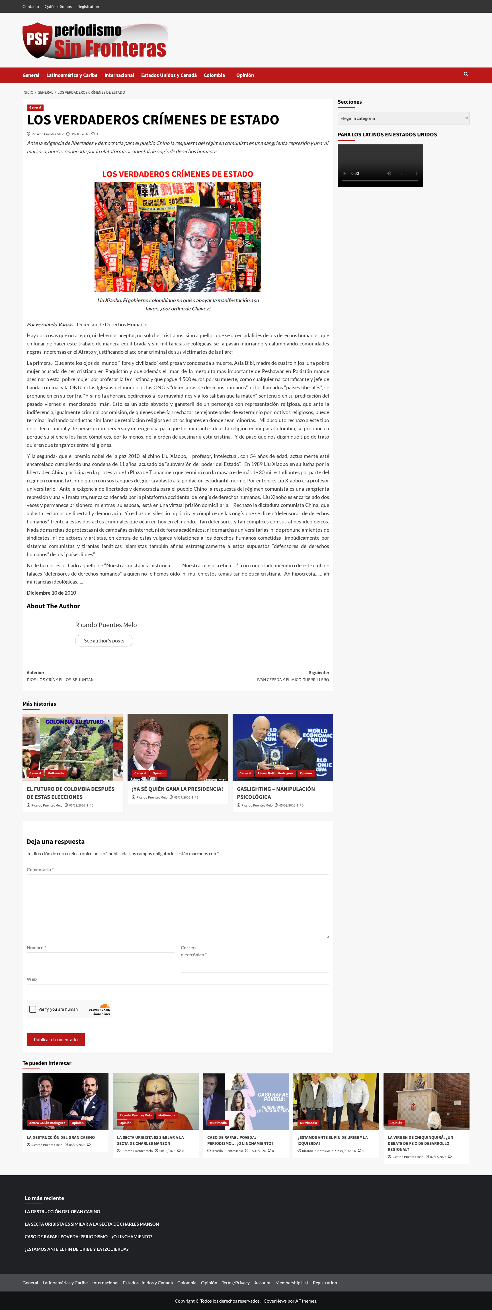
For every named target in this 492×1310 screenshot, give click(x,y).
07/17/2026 (438, 1157)
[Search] (466, 74)
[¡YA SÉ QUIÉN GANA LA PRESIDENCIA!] (178, 747)
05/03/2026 (287, 805)
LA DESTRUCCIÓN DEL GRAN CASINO (61, 1138)
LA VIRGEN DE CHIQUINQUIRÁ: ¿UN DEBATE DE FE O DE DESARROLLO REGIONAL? (420, 1144)
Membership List (291, 1282)
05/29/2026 (77, 805)
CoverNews (275, 1300)
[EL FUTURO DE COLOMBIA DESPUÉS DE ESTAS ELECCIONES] (72, 747)
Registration (88, 6)
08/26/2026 (77, 1145)
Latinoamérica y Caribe (71, 75)
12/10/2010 (80, 134)
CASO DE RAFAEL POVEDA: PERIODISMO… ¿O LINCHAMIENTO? (240, 1141)
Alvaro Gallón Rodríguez (276, 773)
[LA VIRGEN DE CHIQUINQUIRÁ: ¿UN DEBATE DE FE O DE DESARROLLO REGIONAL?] (427, 1101)
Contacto (30, 6)
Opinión (250, 77)
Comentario (40, 869)
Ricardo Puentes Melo (48, 134)
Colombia (220, 77)
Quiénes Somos (58, 6)
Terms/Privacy (236, 1282)
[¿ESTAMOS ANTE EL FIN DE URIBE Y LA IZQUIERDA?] (336, 1101)
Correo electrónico (194, 951)
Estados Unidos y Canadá (169, 75)
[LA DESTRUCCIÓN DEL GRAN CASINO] (65, 1101)
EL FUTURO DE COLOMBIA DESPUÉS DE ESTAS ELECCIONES (70, 793)
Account (262, 1282)
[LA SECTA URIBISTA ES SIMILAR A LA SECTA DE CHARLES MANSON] (156, 1101)
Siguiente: (293, 676)
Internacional (119, 75)
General (30, 75)
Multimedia (56, 773)
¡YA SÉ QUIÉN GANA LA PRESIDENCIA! (177, 789)
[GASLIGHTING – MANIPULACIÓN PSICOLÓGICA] (283, 747)
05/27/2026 (182, 797)
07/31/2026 (258, 1151)
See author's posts (104, 640)
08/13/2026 (167, 1151)
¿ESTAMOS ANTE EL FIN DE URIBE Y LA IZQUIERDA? (76, 1249)
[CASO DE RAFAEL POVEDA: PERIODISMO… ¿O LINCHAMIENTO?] (246, 1101)
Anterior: (60, 676)
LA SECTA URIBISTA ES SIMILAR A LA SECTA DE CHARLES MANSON (150, 1141)
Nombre (36, 947)
